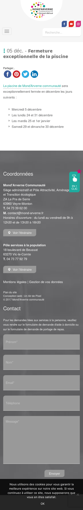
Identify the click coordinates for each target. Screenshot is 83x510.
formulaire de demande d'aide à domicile (50, 324)
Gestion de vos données (46, 281)
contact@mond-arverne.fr (25, 213)
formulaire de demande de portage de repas (37, 329)
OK (43, 503)
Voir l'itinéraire (22, 233)
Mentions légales (15, 281)
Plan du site (10, 292)
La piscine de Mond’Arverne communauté (32, 85)
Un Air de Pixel (32, 296)
